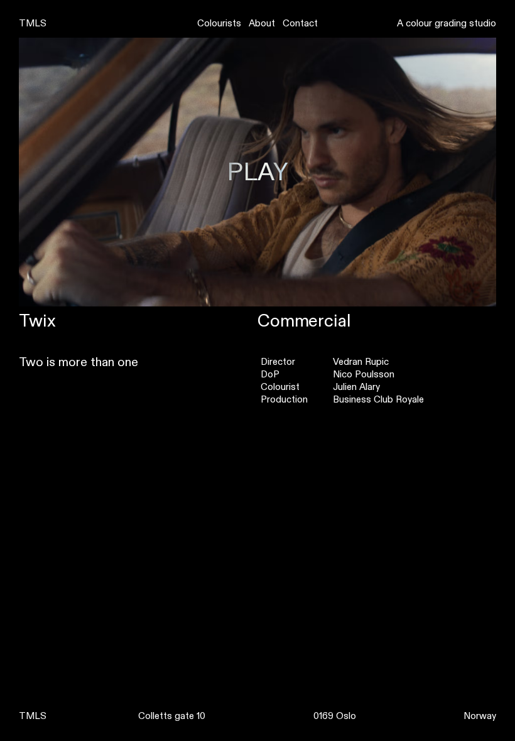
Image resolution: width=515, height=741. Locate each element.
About (262, 23)
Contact (300, 23)
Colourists (219, 23)
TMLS (32, 23)
